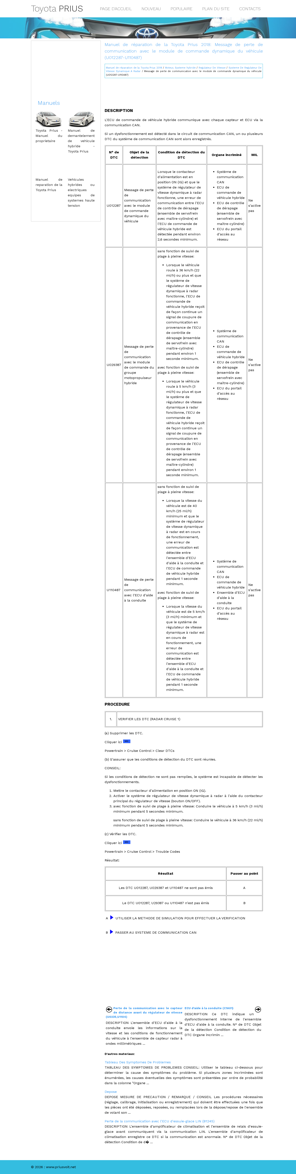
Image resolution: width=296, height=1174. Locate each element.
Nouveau (151, 8)
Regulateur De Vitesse (212, 67)
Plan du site (215, 8)
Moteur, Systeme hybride (180, 67)
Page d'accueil (116, 8)
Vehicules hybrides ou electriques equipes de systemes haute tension (81, 192)
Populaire (181, 8)
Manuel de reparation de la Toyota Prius (49, 184)
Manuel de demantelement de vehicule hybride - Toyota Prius (81, 140)
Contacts (250, 8)
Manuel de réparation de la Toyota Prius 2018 (134, 67)
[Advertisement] (184, 91)
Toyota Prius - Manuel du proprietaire (49, 135)
